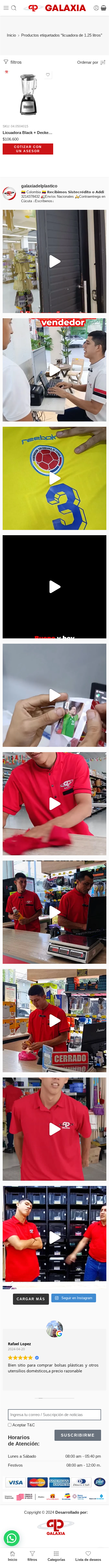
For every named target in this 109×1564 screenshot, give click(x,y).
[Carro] (103, 8)
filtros (15, 62)
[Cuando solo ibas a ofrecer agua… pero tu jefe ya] (54, 912)
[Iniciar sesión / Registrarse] (96, 8)
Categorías (56, 1559)
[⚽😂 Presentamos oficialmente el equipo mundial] (54, 586)
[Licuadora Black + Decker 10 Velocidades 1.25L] (28, 94)
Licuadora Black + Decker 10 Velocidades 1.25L (28, 132)
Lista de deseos (88, 1559)
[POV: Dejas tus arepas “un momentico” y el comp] (54, 1020)
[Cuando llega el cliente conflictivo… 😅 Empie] (54, 1237)
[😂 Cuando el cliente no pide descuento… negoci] (54, 369)
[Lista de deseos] (48, 75)
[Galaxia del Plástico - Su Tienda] (54, 8)
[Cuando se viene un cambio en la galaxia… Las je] (54, 1129)
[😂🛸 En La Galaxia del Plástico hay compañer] (54, 695)
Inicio (11, 35)
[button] (12, 1538)
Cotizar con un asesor (28, 149)
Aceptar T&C (23, 1425)
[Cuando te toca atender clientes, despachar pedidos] (54, 478)
